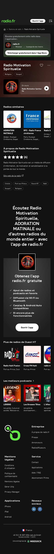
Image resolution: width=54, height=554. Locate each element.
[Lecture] (46, 88)
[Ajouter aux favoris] (41, 65)
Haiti (45, 184)
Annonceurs (37, 443)
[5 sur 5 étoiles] (21, 157)
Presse (35, 437)
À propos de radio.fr (40, 432)
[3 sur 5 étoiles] (13, 157)
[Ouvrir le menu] (50, 21)
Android (8, 517)
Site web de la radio (12, 176)
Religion (8, 74)
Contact (35, 462)
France (28, 530)
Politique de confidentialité (11, 475)
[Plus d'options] (49, 65)
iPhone (8, 507)
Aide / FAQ (36, 473)
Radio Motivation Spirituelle (32, 90)
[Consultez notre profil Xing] (40, 509)
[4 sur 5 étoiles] (17, 157)
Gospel (19, 74)
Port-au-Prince (21, 184)
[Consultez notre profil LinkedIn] (34, 509)
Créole (7, 184)
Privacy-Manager (12, 492)
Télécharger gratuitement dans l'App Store (27, 53)
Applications (37, 468)
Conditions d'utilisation (10, 466)
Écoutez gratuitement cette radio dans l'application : (22, 37)
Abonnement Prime (40, 478)
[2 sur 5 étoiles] (9, 157)
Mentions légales (12, 482)
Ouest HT (35, 184)
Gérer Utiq (9, 487)
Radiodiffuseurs (39, 448)
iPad (6, 512)
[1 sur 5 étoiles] (5, 157)
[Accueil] (4, 29)
